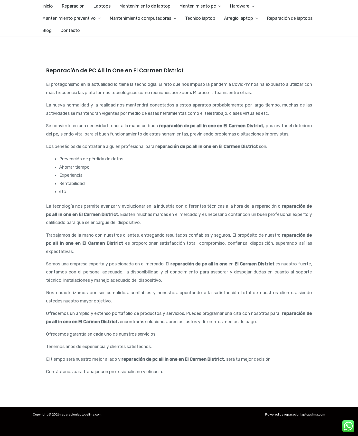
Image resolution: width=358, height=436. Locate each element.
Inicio (47, 6)
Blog (47, 30)
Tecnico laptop (200, 18)
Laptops (102, 6)
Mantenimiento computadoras (140, 18)
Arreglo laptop (238, 18)
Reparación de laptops (289, 18)
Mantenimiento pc (197, 6)
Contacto (70, 30)
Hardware (239, 6)
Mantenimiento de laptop (144, 6)
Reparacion (73, 6)
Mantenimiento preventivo (69, 18)
